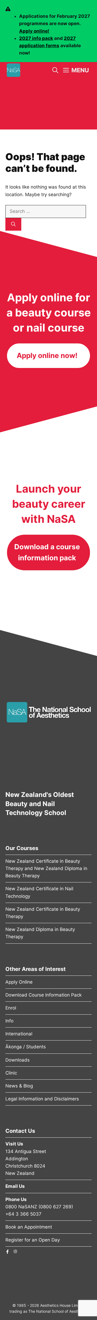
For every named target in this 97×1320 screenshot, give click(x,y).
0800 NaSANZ (21, 1206)
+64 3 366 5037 (23, 1214)
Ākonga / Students (25, 1046)
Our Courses (21, 848)
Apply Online (19, 982)
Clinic (11, 1073)
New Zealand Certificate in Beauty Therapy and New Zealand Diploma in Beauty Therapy (46, 868)
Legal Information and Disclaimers (42, 1098)
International (18, 1033)
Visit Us (14, 1144)
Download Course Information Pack (43, 995)
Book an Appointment (28, 1227)
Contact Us (20, 1131)
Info (9, 1021)
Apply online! (34, 31)
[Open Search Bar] (55, 70)
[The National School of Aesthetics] (13, 70)
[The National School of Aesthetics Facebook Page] (7, 1251)
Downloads (17, 1060)
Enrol (10, 1008)
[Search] (13, 224)
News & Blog (19, 1086)
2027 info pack (36, 38)
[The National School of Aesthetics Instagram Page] (15, 1251)
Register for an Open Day (32, 1240)
